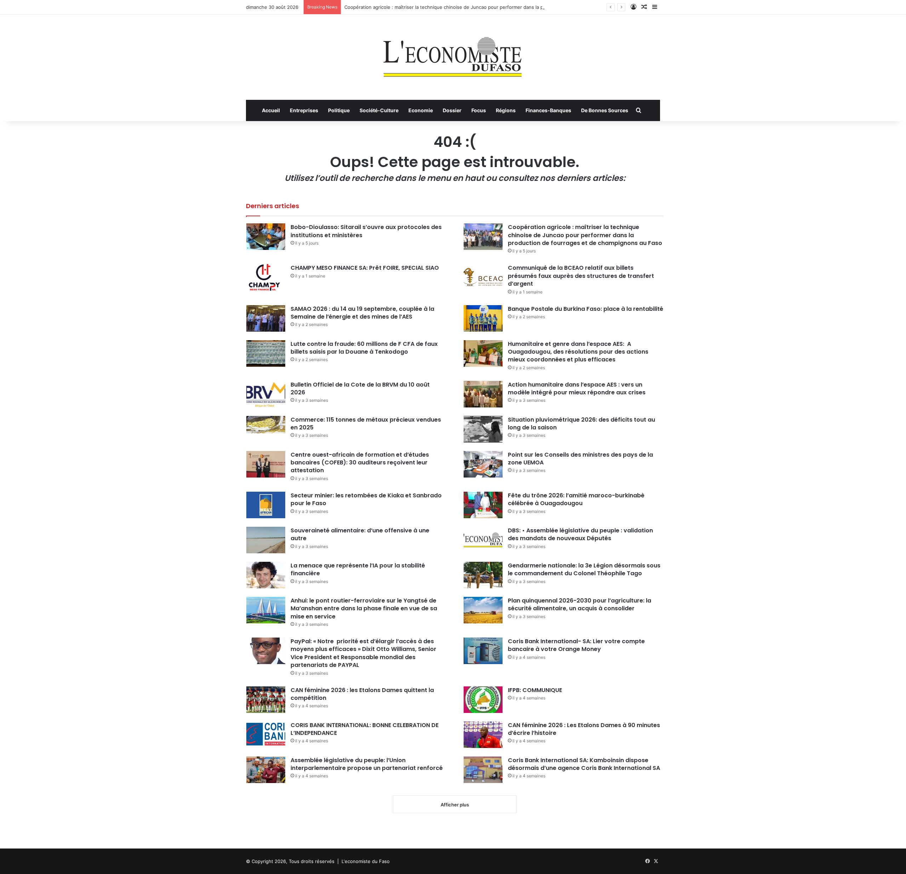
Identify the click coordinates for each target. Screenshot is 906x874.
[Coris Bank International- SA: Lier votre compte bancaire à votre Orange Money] (483, 651)
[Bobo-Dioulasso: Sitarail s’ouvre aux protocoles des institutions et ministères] (265, 236)
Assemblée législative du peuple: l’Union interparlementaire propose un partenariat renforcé (367, 764)
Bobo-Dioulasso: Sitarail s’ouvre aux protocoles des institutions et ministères (366, 231)
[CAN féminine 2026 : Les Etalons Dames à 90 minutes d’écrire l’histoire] (483, 734)
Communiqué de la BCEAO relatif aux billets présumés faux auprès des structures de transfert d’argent (581, 276)
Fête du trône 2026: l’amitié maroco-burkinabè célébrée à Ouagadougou (576, 499)
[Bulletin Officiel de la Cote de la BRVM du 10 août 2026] (265, 394)
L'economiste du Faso (366, 861)
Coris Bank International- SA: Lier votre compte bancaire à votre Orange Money (576, 645)
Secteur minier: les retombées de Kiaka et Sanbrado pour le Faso (366, 499)
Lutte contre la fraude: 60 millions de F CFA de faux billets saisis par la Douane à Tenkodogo (364, 348)
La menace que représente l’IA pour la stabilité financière (358, 569)
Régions (506, 110)
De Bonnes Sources (604, 110)
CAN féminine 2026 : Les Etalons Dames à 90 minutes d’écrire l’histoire (584, 729)
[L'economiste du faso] (453, 53)
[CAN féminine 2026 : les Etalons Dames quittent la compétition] (265, 699)
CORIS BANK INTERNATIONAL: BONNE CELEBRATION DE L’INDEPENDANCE (364, 729)
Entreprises (304, 110)
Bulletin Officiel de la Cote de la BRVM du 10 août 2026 (360, 388)
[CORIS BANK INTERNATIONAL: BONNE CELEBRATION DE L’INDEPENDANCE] (265, 734)
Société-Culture (379, 110)
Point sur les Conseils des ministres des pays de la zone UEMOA (580, 459)
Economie (420, 110)
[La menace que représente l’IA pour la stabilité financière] (265, 575)
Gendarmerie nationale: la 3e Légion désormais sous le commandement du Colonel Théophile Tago (584, 569)
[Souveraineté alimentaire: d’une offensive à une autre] (265, 540)
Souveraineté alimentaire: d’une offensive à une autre (360, 534)
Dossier (452, 110)
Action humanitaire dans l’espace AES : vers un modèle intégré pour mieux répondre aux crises (577, 388)
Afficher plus (455, 804)
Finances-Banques (548, 110)
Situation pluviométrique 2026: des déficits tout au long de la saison (581, 424)
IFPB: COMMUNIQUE (535, 690)
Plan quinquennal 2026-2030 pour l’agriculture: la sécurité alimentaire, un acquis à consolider (579, 604)
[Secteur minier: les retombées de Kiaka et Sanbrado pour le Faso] (265, 505)
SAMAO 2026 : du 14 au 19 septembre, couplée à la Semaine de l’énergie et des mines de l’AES (362, 313)
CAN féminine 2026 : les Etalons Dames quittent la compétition (362, 694)
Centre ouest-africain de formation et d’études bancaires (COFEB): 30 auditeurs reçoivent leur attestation (360, 463)
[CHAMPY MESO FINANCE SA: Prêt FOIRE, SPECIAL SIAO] (265, 277)
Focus (478, 110)
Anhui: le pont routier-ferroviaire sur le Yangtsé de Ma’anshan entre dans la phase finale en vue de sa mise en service (364, 608)
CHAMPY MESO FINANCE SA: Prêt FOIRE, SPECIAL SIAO (365, 268)
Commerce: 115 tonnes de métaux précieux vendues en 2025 (366, 424)
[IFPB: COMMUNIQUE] (483, 699)
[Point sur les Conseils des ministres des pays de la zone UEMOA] (483, 464)
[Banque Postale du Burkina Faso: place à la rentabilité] (483, 318)
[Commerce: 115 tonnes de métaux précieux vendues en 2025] (265, 424)
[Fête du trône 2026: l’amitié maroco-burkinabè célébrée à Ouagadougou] (483, 505)
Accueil (271, 110)
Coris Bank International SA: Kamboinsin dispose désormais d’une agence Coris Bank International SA (584, 764)
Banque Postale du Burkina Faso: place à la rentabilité (585, 309)
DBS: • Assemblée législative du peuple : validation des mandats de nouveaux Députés (580, 534)
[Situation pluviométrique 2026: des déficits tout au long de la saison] (483, 429)
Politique (339, 110)
